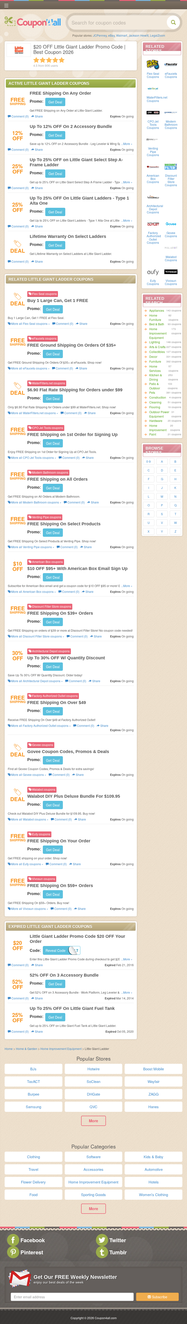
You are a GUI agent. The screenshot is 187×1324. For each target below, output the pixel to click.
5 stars (62, 60)
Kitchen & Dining (155, 377)
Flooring (154, 407)
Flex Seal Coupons (153, 75)
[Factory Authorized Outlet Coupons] (153, 224)
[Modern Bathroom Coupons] (171, 112)
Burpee (33, 1094)
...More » (126, 144)
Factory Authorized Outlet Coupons (154, 237)
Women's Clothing (153, 1194)
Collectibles (157, 352)
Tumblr (118, 1252)
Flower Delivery (33, 1181)
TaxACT (33, 1081)
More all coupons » (30, 323)
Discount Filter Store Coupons (171, 180)
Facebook (32, 1240)
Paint (152, 434)
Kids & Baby (153, 1156)
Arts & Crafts (157, 347)
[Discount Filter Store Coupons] (171, 166)
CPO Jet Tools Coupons (153, 124)
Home (9, 1049)
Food (33, 1194)
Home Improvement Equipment (158, 333)
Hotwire (93, 1068)
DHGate (93, 1094)
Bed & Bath (156, 324)
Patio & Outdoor (154, 386)
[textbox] (72, 1297)
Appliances (156, 310)
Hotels (154, 1181)
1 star (36, 60)
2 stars (43, 60)
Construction (157, 397)
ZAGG (154, 1094)
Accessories (93, 1169)
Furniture (155, 361)
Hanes (153, 1106)
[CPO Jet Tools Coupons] (153, 112)
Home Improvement (158, 427)
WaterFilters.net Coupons (157, 98)
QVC (93, 1106)
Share (38, 116)
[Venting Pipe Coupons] (153, 139)
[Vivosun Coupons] (171, 271)
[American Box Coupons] (153, 166)
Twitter (117, 1240)
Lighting (154, 342)
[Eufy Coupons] (153, 271)
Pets (152, 392)
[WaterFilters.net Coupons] (153, 88)
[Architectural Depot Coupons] (153, 197)
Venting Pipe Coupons (153, 151)
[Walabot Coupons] (171, 248)
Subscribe (159, 1296)
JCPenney (100, 35)
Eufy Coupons (153, 282)
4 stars (55, 60)
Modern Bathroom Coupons (171, 124)
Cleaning (155, 402)
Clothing (33, 1156)
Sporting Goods (93, 1194)
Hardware (155, 421)
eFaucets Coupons (171, 75)
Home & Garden (26, 1049)
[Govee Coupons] (171, 224)
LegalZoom (157, 35)
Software (93, 1156)
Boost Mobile (153, 1068)
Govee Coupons (171, 234)
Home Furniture (155, 317)
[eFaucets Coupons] (171, 64)
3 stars (49, 60)
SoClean (93, 1081)
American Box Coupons (153, 178)
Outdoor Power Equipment (159, 414)
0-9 (148, 461)
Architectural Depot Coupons (155, 209)
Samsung (33, 1106)
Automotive (154, 1169)
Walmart (121, 35)
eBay (111, 35)
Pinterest (31, 1252)
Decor (153, 356)
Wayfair (153, 1081)
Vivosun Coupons (171, 282)
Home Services (155, 368)
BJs (33, 1068)
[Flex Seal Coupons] (153, 64)
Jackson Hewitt (139, 35)
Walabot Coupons (171, 258)
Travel (33, 1169)
